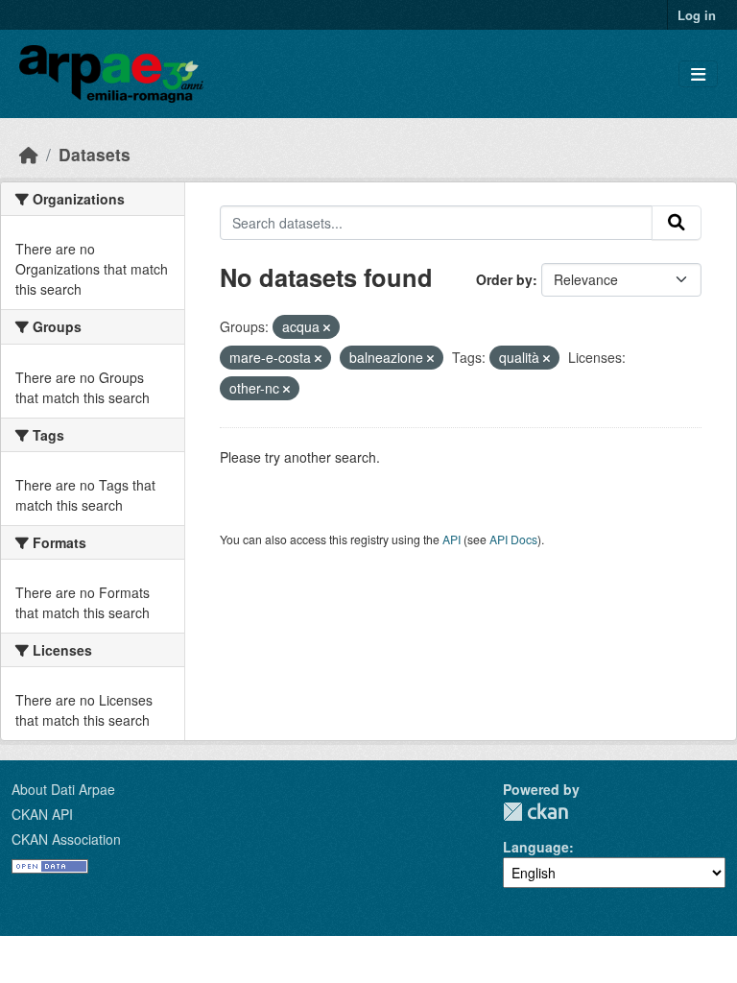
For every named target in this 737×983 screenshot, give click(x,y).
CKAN (535, 812)
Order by (504, 279)
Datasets (95, 154)
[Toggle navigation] (698, 74)
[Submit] (676, 222)
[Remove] (326, 327)
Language (536, 846)
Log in (697, 15)
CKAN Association (66, 839)
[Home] (28, 154)
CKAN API (42, 814)
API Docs (513, 539)
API (451, 539)
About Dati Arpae (63, 789)
